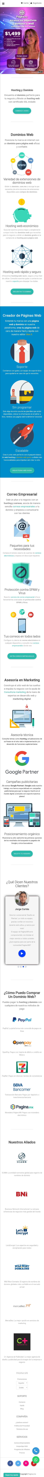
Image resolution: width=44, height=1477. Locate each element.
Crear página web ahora (22, 470)
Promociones (22, 1379)
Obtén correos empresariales (22, 656)
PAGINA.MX (22, 1373)
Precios (22, 1453)
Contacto (22, 1402)
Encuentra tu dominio (22, 292)
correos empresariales (24, 506)
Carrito (26, 3)
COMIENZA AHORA (22, 111)
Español (21, 1383)
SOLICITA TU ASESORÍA (22, 854)
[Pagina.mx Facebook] (10, 1463)
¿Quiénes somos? (22, 1422)
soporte (15, 281)
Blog (22, 1409)
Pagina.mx (32, 1474)
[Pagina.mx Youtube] (34, 1463)
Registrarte (37, 3)
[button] (3, 37)
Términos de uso (22, 1429)
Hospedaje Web (22, 1446)
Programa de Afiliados (22, 1449)
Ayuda (22, 1405)
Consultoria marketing (15, 692)
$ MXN (21, 1388)
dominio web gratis (24, 457)
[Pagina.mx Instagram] (26, 1463)
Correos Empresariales (22, 1443)
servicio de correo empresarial (22, 597)
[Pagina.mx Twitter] (18, 1463)
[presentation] (3, 932)
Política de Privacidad (22, 1426)
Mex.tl (29, 334)
